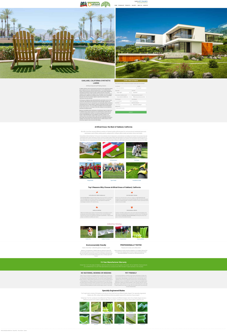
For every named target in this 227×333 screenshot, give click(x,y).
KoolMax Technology (106, 239)
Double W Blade (119, 312)
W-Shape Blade (142, 324)
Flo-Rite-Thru (88, 239)
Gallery (134, 5)
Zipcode (138, 86)
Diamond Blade (96, 312)
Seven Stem (96, 324)
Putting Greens (113, 160)
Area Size (133, 90)
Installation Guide (137, 180)
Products (127, 5)
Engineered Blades (140, 239)
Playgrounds (90, 180)
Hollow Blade (131, 312)
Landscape (90, 160)
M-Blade (142, 312)
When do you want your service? (137, 95)
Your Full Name (117, 99)
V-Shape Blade (131, 324)
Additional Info (117, 106)
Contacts (145, 5)
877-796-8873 (143, 1)
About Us (140, 5)
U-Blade (119, 324)
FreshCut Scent (123, 239)
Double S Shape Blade (107, 312)
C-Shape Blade (84, 312)
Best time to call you (135, 102)
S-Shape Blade (84, 324)
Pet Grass (136, 160)
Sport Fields (113, 180)
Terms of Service (20, 330)
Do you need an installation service (121, 95)
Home (116, 5)
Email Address (134, 99)
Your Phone (117, 102)
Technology (121, 5)
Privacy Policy (15, 330)
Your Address (117, 86)
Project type (117, 90)
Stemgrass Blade (107, 324)
